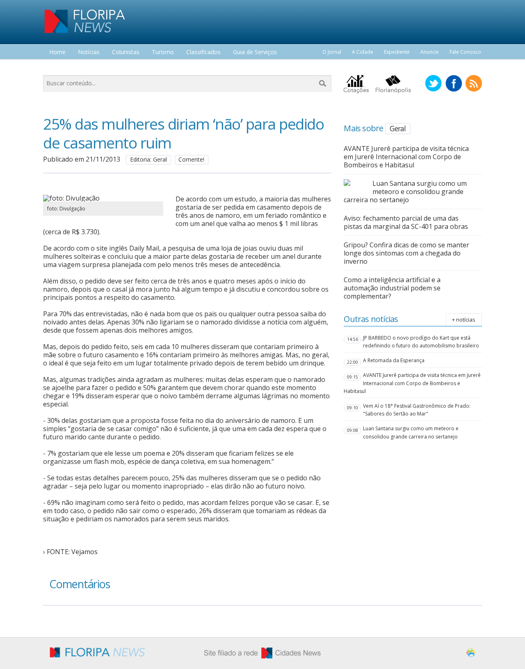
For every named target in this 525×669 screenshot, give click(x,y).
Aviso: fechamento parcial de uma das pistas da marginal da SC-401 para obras (406, 222)
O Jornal (331, 51)
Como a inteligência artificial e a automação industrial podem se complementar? (392, 288)
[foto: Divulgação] (103, 198)
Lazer (56, 67)
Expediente (397, 51)
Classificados (203, 52)
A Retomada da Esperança (394, 360)
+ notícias (463, 319)
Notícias (89, 52)
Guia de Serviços (255, 52)
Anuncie (429, 51)
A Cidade (362, 51)
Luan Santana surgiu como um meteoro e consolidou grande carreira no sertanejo (405, 191)
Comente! (191, 159)
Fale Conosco (465, 51)
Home (57, 52)
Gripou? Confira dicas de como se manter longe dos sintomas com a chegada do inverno (406, 253)
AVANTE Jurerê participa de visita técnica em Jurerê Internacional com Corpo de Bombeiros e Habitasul (406, 156)
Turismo (163, 52)
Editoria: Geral (148, 159)
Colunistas (125, 52)
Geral (398, 128)
